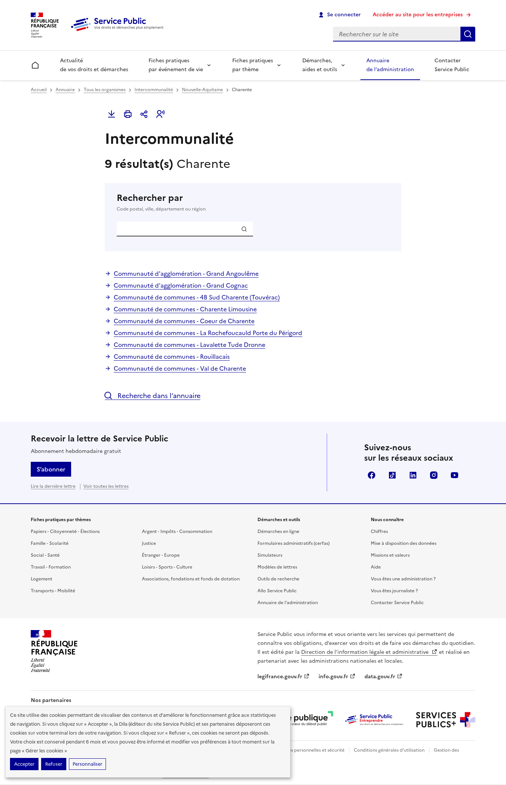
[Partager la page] (144, 114)
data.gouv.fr (379, 676)
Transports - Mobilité (53, 590)
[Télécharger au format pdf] (111, 114)
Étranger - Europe (161, 555)
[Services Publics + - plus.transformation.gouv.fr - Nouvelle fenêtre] (445, 720)
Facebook (371, 475)
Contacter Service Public (452, 65)
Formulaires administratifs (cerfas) (293, 543)
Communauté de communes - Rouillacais (172, 356)
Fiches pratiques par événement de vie (176, 65)
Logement (41, 579)
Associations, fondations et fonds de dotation (191, 579)
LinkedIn (413, 475)
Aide (376, 567)
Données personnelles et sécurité (309, 750)
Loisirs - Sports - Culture (167, 567)
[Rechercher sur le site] (467, 34)
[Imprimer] (127, 114)
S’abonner (51, 469)
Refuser (53, 764)
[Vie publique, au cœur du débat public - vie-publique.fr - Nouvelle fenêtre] (303, 720)
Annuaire (65, 89)
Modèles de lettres (277, 567)
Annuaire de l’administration (390, 65)
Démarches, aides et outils (319, 65)
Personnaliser (87, 764)
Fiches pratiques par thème (252, 65)
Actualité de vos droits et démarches (94, 65)
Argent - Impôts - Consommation (177, 531)
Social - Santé (45, 555)
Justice (149, 543)
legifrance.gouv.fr (279, 676)
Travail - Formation (51, 567)
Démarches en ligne (278, 531)
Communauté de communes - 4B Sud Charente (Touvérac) (197, 297)
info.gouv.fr (333, 676)
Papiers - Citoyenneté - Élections (65, 531)
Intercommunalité (153, 89)
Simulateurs (269, 555)
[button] (160, 114)
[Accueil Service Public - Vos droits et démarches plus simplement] (119, 31)
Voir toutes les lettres (106, 486)
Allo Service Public (277, 590)
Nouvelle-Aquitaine (202, 89)
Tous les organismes (105, 89)
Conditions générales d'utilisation (389, 750)
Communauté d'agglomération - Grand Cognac (181, 285)
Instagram (433, 475)
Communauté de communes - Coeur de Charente (184, 321)
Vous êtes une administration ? (403, 579)
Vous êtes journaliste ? (394, 590)
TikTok (392, 475)
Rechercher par (161, 202)
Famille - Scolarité (50, 543)
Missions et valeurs (390, 555)
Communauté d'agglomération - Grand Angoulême (186, 273)
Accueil (39, 89)
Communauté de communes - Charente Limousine (185, 309)
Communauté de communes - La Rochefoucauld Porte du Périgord (208, 332)
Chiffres (379, 531)
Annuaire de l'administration (287, 602)
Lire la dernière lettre (53, 486)
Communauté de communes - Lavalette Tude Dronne (189, 344)
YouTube (454, 475)
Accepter (24, 764)
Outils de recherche (278, 579)
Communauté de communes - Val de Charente (180, 368)
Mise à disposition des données (403, 543)
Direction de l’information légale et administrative (365, 652)
